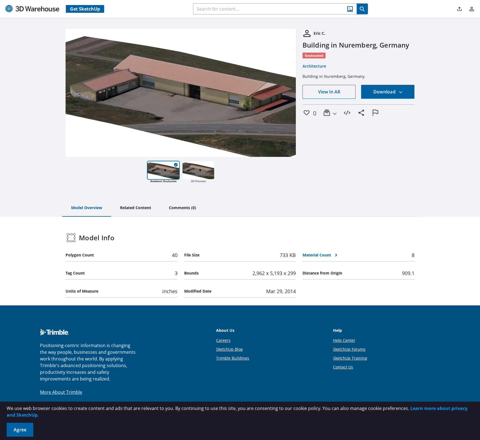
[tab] (86, 208)
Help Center (344, 340)
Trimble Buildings (232, 358)
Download (385, 92)
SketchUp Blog (229, 349)
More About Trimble (61, 392)
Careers (223, 340)
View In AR (329, 92)
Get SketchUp (85, 9)
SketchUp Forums (349, 349)
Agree (20, 430)
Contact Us (343, 367)
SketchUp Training (350, 358)
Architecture (314, 66)
